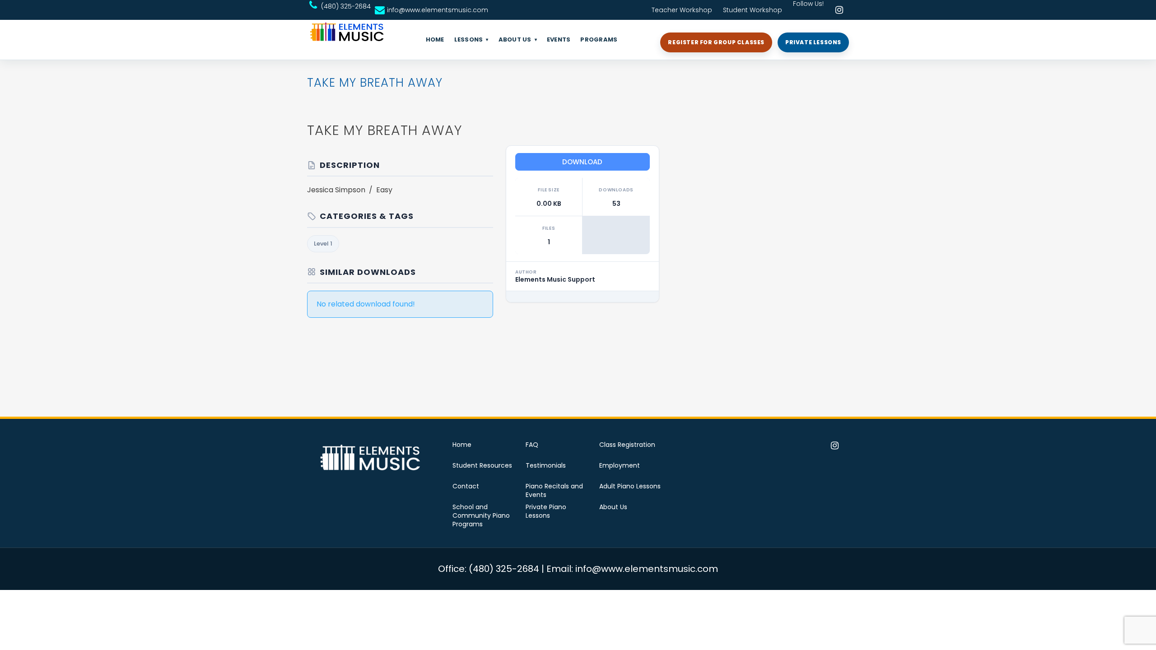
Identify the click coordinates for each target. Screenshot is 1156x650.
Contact (465, 486)
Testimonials (546, 465)
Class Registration (627, 445)
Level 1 (323, 243)
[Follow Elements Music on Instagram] (839, 10)
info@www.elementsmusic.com (437, 9)
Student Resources (482, 465)
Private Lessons (813, 42)
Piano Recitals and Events (554, 490)
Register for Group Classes (716, 42)
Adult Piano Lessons (630, 486)
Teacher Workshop (682, 9)
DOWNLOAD (582, 162)
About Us (613, 507)
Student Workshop (752, 9)
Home (461, 445)
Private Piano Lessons (546, 511)
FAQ (532, 445)
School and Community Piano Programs (481, 516)
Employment (619, 465)
